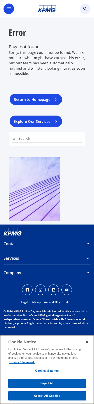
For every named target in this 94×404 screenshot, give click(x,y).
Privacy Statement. (22, 362)
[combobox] (50, 138)
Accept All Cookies (47, 395)
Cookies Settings (47, 370)
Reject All (47, 383)
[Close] (87, 342)
